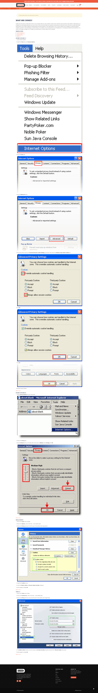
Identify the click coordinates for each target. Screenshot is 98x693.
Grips (49, 5)
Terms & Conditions (58, 681)
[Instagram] (20, 681)
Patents (57, 682)
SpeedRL (30, 5)
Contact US (73, 677)
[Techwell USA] (20, 5)
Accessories (59, 5)
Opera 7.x (18, 36)
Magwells (57, 672)
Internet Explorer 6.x (21, 34)
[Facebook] (17, 681)
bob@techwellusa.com (68, 1)
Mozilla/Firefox (20, 35)
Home (17, 8)
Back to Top (18, 390)
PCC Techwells (43, 5)
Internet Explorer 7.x (21, 32)
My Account (73, 5)
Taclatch (53, 5)
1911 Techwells (36, 5)
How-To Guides (66, 5)
